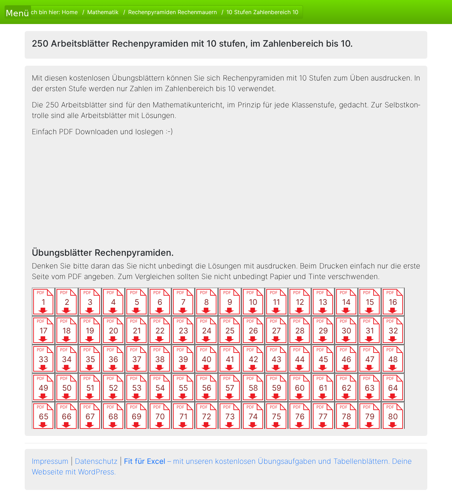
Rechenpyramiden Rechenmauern (172, 12)
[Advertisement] (226, 192)
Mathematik (103, 12)
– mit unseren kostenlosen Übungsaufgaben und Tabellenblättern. (257, 461)
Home (70, 12)
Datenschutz (96, 461)
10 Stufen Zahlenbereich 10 (262, 12)
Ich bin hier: (163, 12)
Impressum (50, 461)
